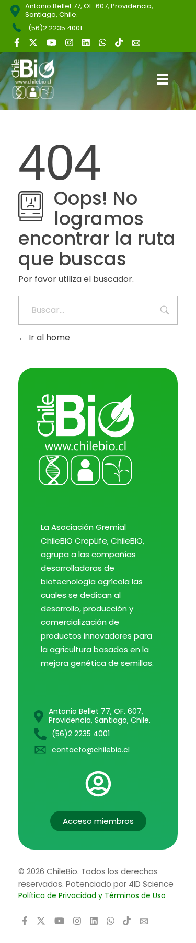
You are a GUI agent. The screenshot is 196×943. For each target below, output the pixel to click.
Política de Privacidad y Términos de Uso (92, 895)
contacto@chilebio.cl (91, 750)
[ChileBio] (40, 79)
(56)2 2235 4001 (55, 28)
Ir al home (48, 338)
